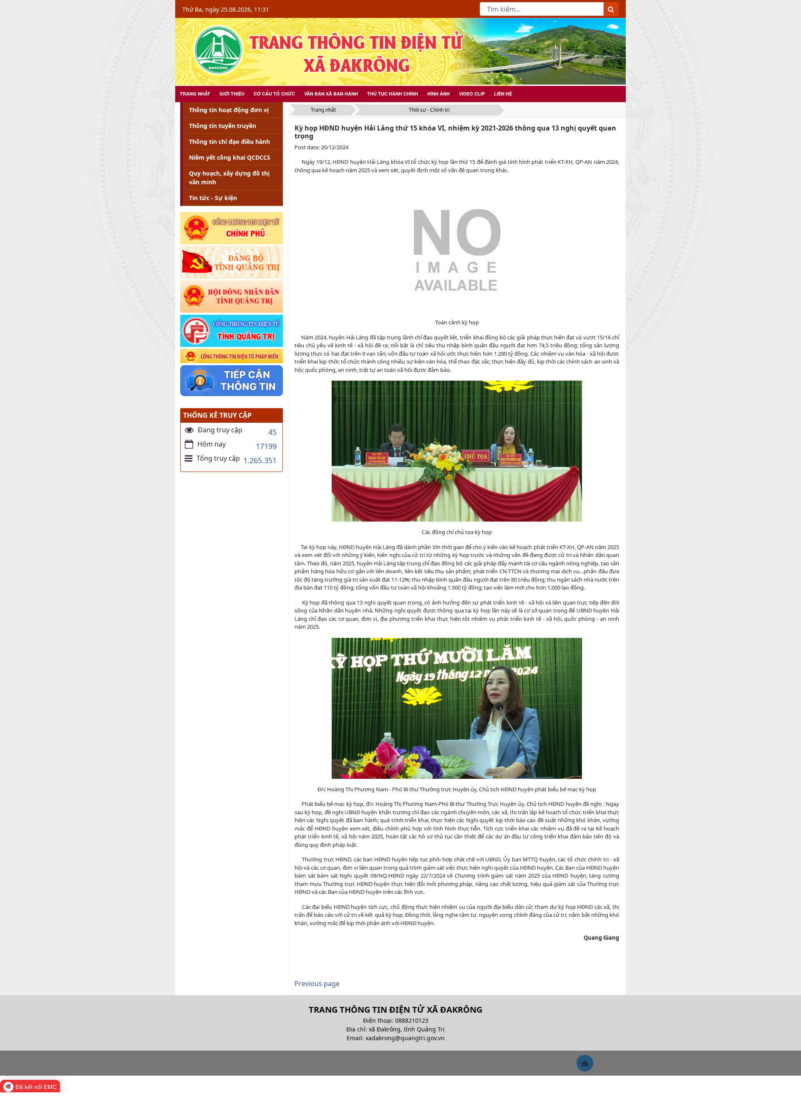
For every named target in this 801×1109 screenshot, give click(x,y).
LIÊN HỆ (503, 93)
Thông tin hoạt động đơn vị (229, 110)
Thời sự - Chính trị (429, 109)
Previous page (317, 983)
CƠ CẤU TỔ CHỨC (274, 93)
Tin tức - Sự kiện (213, 198)
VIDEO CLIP (472, 93)
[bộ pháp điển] (231, 356)
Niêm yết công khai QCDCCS (229, 157)
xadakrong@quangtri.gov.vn (405, 1038)
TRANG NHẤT (195, 93)
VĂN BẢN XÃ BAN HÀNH (331, 93)
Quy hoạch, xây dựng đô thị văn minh (229, 177)
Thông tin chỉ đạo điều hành (229, 142)
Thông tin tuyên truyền (222, 126)
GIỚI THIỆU (231, 93)
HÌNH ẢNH (438, 93)
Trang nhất (323, 109)
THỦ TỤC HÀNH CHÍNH (392, 93)
